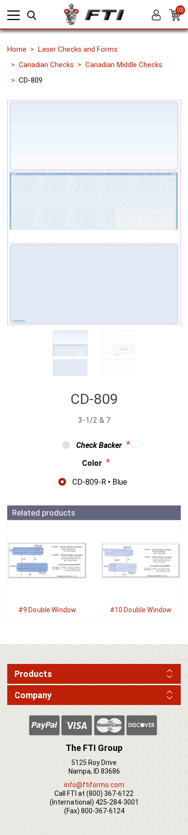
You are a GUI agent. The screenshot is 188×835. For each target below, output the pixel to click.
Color (92, 463)
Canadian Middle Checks (123, 64)
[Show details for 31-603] (47, 560)
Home (17, 49)
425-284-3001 (117, 802)
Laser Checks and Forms (78, 49)
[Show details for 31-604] (140, 560)
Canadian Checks (46, 64)
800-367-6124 (102, 811)
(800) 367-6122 (110, 793)
